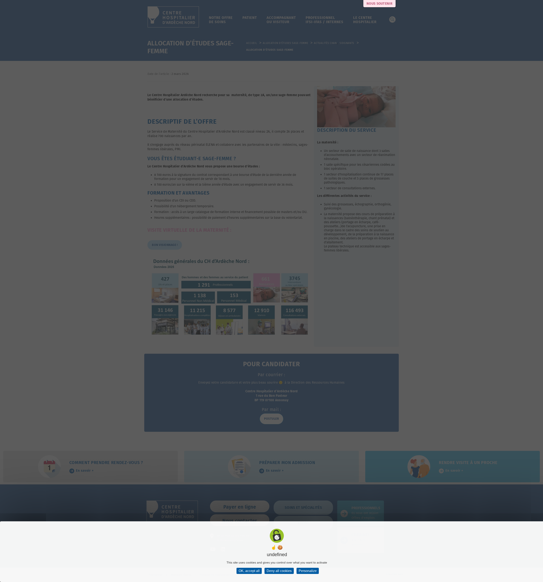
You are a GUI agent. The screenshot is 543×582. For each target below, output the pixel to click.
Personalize (308, 571)
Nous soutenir (379, 3)
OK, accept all (249, 571)
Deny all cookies (279, 571)
